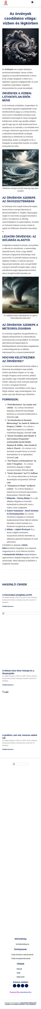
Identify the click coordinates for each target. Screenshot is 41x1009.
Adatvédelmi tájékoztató (28, 1003)
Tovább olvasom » (8, 606)
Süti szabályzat (31, 1004)
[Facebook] (14, 985)
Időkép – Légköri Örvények (18, 529)
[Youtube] (22, 985)
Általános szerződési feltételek (15, 1004)
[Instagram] (26, 985)
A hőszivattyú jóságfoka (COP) (17, 595)
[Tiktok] (18, 985)
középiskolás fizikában (14, 554)
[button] (36, 3)
